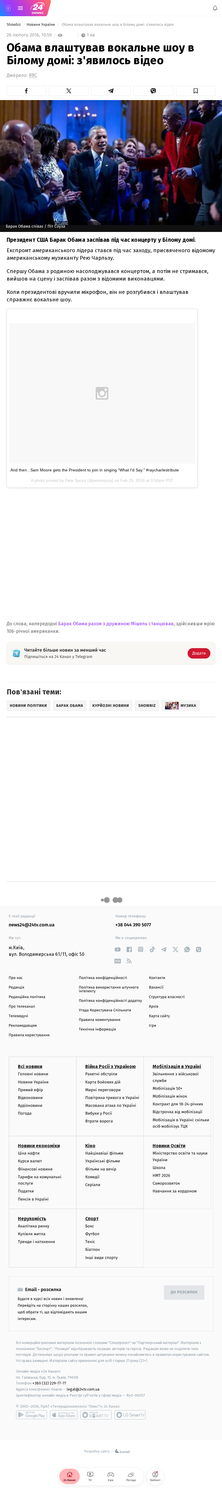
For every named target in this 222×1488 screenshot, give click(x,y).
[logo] (38, 8)
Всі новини (30, 1067)
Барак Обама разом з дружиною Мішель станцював (116, 623)
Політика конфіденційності (103, 978)
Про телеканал (22, 1006)
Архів (153, 1006)
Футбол (92, 1233)
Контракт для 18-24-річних (178, 1104)
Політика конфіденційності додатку (110, 1001)
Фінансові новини (35, 1169)
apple (63, 1415)
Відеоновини (30, 1097)
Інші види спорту (101, 1257)
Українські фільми (102, 1161)
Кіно (90, 1145)
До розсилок (184, 1292)
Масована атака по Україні (110, 1105)
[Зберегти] (195, 90)
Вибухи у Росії (98, 1113)
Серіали (92, 1184)
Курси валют (30, 1161)
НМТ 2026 (161, 1175)
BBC (33, 75)
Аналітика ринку (33, 1226)
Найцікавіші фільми (104, 1153)
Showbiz (14, 25)
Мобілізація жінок (170, 1096)
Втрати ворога (99, 1121)
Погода (25, 1113)
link (117, 949)
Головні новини (33, 1074)
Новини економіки (39, 1145)
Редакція (16, 987)
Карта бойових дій (103, 1082)
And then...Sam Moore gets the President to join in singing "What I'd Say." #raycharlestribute (94, 470)
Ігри (152, 1026)
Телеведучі (18, 1016)
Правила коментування (100, 1020)
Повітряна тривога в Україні (112, 1097)
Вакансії (156, 987)
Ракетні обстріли (101, 1074)
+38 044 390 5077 (133, 925)
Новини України (41, 25)
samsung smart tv (130, 1415)
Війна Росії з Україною (110, 1067)
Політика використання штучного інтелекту (109, 989)
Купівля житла (31, 1233)
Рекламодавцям (23, 1026)
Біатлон (92, 1249)
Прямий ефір (30, 1089)
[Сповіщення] (215, 8)
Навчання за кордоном (175, 1191)
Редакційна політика (27, 997)
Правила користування (29, 1035)
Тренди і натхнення (36, 1241)
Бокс (89, 1226)
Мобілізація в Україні (177, 1067)
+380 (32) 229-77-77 (49, 1383)
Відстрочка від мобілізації (177, 1112)
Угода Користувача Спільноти (105, 1010)
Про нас (16, 978)
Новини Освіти (169, 1145)
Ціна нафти (29, 1153)
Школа (159, 1167)
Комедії (92, 1176)
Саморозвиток (166, 1183)
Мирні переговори (103, 1089)
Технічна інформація (97, 1029)
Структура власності (167, 997)
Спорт (92, 1218)
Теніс (90, 1241)
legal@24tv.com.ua (83, 1389)
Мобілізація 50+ (167, 1088)
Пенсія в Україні (33, 1199)
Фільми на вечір (100, 1169)
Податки (26, 1191)
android (31, 1415)
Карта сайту (159, 1016)
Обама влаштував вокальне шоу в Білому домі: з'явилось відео (118, 25)
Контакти (157, 978)
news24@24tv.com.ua (32, 925)
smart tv (96, 1415)
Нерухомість (32, 1218)
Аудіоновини (30, 1105)
